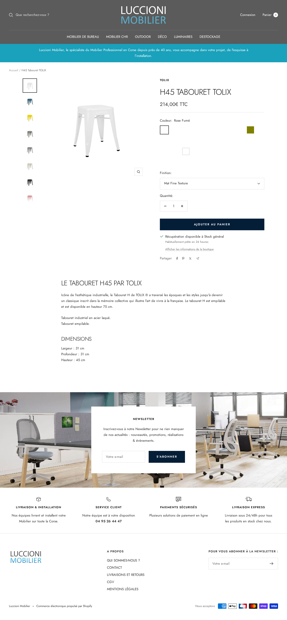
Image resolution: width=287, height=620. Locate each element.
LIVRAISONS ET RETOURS (125, 574)
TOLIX (164, 80)
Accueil (13, 70)
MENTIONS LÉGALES (122, 589)
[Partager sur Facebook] (177, 258)
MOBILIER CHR (117, 36)
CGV (110, 581)
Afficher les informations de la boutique (189, 249)
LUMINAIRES (183, 36)
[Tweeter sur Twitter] (190, 258)
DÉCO (162, 36)
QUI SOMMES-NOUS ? (123, 560)
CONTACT (114, 567)
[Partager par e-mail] (197, 258)
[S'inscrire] (272, 563)
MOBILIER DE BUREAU (83, 36)
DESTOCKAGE (210, 36)
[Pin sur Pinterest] (183, 258)
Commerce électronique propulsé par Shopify (64, 606)
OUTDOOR (143, 36)
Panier (269, 14)
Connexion (247, 14)
